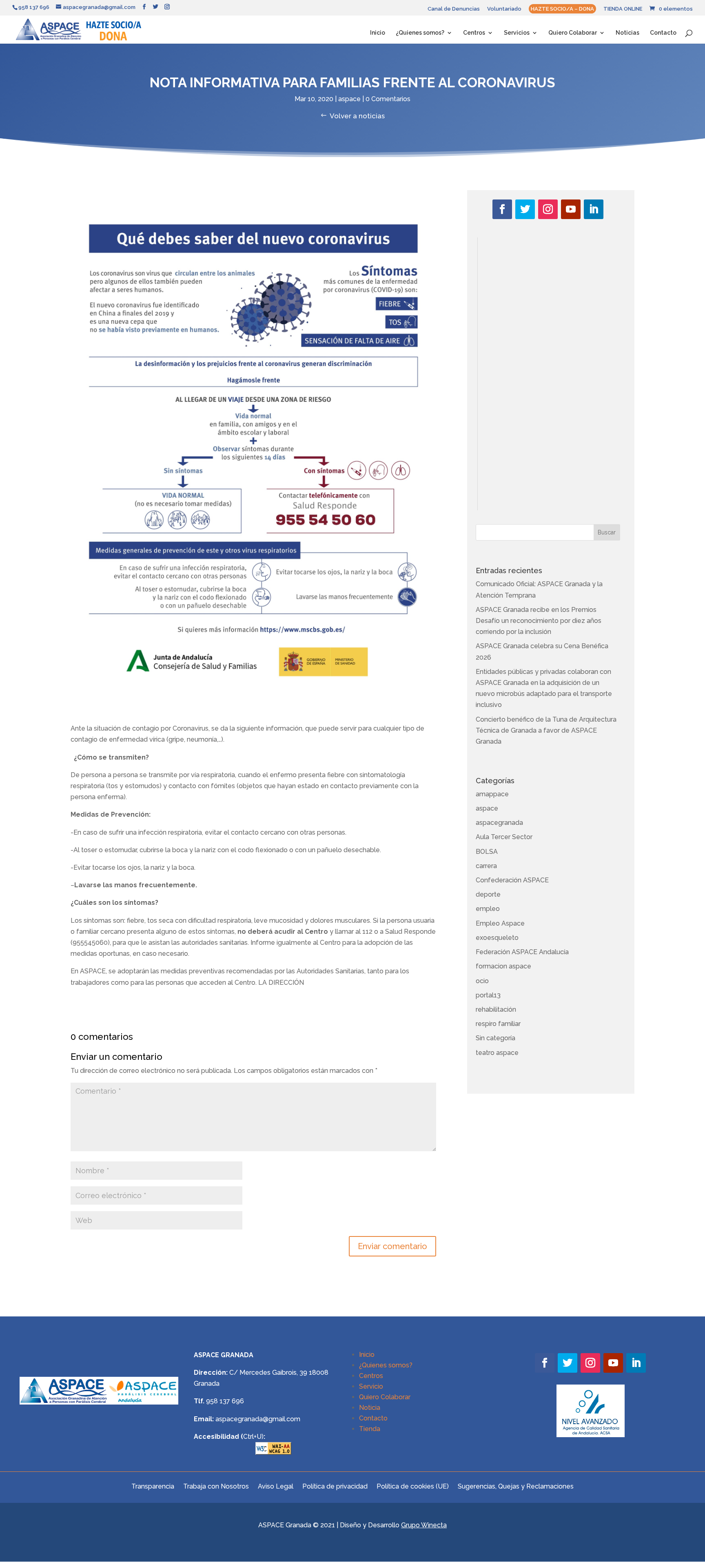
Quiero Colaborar (572, 33)
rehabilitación (496, 1009)
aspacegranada (499, 822)
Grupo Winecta (424, 1525)
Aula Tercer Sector (504, 837)
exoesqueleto (497, 938)
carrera (486, 866)
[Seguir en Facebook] (502, 209)
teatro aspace (497, 1053)
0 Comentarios (388, 99)
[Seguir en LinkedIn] (593, 209)
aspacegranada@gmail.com (257, 1419)
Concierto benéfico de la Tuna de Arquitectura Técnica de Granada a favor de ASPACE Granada (546, 730)
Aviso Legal (275, 1485)
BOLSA (487, 851)
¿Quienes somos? (420, 33)
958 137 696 (225, 1401)
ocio (482, 981)
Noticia (369, 1407)
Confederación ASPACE (512, 880)
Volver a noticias (357, 116)
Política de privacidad (335, 1485)
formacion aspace (503, 966)
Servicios (517, 33)
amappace (492, 794)
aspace (349, 99)
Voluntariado (504, 9)
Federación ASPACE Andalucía (522, 952)
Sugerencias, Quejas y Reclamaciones (516, 1485)
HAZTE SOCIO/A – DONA (562, 9)
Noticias (627, 33)
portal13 (488, 995)
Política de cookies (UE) (413, 1485)
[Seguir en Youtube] (571, 209)
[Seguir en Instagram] (548, 209)
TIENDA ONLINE (622, 9)
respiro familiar (498, 1024)
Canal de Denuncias (454, 9)
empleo (488, 909)
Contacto (663, 33)
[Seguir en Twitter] (525, 209)
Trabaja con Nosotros (216, 1485)
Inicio (377, 33)
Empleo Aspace (500, 923)
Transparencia (152, 1485)
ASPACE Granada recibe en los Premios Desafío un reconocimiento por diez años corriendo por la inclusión (538, 621)
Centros (474, 33)
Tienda (369, 1429)
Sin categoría (495, 1038)
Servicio (371, 1386)
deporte (488, 894)
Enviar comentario (392, 1246)
